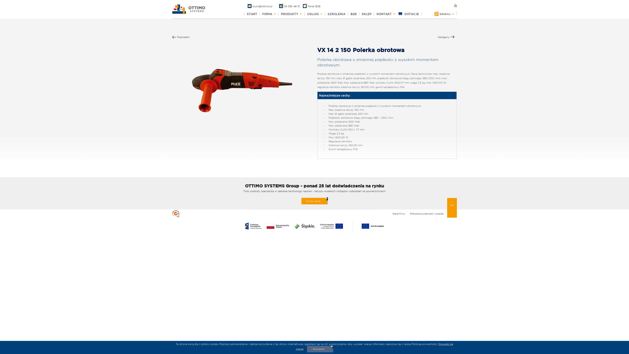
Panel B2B (314, 6)
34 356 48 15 (292, 6)
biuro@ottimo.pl (262, 6)
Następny (443, 37)
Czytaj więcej (313, 201)
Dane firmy (399, 213)
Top (452, 205)
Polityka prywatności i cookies (427, 213)
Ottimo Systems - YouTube (455, 5)
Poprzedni (183, 37)
